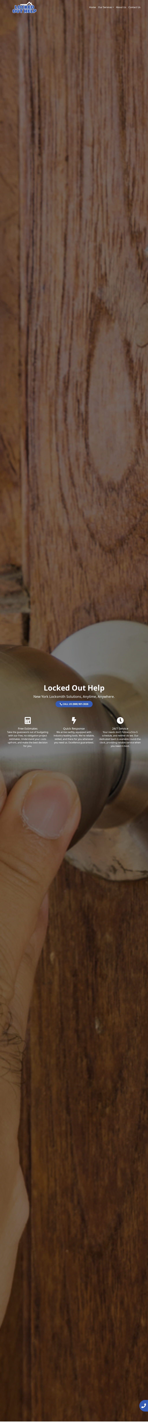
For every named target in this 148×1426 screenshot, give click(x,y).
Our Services (105, 7)
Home (92, 7)
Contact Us (134, 7)
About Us (121, 7)
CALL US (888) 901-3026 (75, 704)
